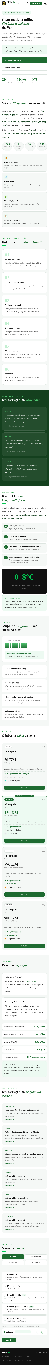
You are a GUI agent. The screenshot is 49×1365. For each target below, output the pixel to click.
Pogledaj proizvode (13, 60)
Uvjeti (17, 1360)
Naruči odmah (36, 3)
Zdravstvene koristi (12, 68)
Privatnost (7, 1360)
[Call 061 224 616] (28, 3)
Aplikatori (20, 1326)
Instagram (26, 1360)
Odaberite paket (9, 1270)
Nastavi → (9, 1340)
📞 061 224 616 (41, 1352)
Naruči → (24, 788)
